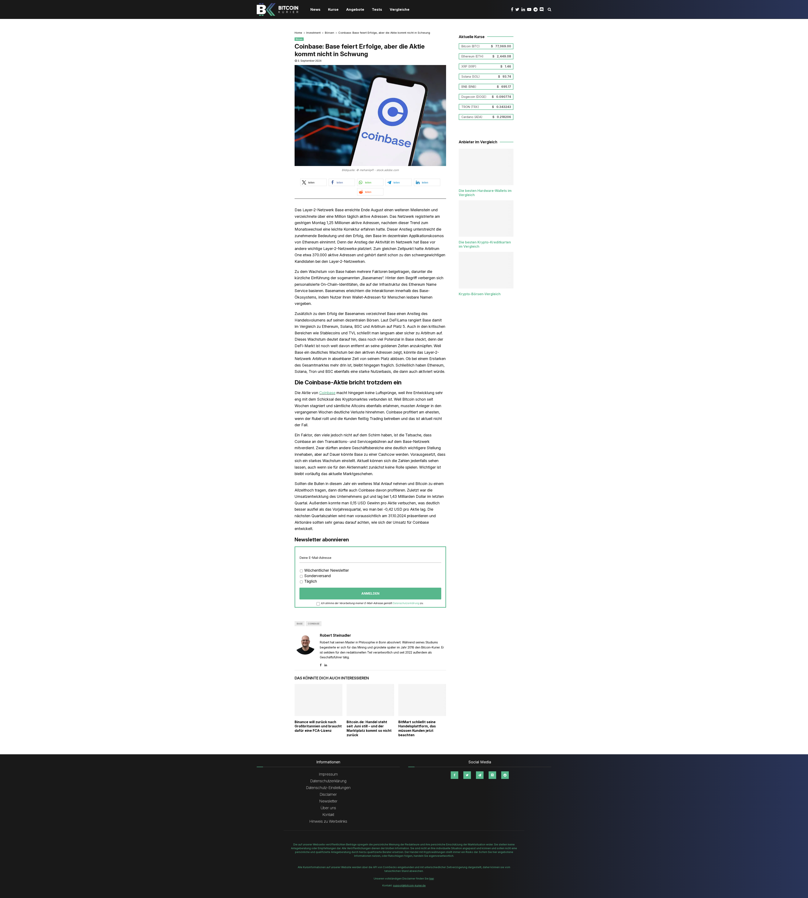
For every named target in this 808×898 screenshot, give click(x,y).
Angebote (355, 9)
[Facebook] (513, 9)
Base (300, 623)
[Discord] (543, 9)
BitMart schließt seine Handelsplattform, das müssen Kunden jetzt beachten (417, 728)
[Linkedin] (524, 9)
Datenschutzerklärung (405, 603)
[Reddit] (505, 775)
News (315, 9)
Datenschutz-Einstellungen (328, 787)
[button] (313, 182)
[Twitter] (518, 9)
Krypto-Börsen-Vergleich (480, 294)
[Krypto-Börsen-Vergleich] (486, 270)
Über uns (328, 808)
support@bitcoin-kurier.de (409, 885)
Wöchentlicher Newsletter (326, 570)
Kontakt (328, 814)
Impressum (328, 774)
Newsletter (328, 801)
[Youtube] (530, 9)
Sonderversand (317, 576)
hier (431, 878)
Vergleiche (399, 9)
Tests (377, 9)
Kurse (333, 9)
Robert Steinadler (335, 635)
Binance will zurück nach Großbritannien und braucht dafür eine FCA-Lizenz (318, 726)
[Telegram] (536, 9)
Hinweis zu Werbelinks (328, 821)
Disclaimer (328, 794)
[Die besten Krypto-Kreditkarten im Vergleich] (486, 218)
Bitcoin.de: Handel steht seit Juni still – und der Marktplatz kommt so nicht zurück (369, 728)
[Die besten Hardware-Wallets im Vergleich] (486, 167)
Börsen (299, 39)
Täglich (310, 581)
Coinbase (327, 393)
